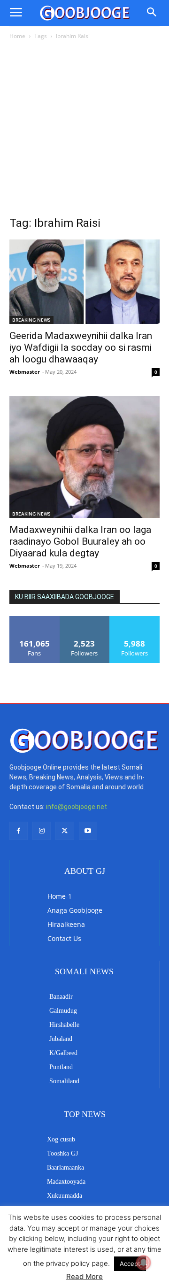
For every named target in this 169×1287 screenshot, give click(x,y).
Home (17, 36)
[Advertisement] (84, 130)
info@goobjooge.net (76, 806)
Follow (85, 619)
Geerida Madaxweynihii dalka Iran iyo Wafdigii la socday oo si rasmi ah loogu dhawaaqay (80, 347)
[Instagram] (41, 831)
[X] (64, 831)
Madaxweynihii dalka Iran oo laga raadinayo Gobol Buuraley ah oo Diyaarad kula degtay (80, 541)
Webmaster (24, 371)
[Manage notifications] (143, 1262)
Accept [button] (130, 1263)
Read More (84, 1276)
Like (34, 619)
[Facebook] (18, 831)
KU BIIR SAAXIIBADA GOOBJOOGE (64, 597)
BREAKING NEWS (31, 319)
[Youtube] (88, 831)
